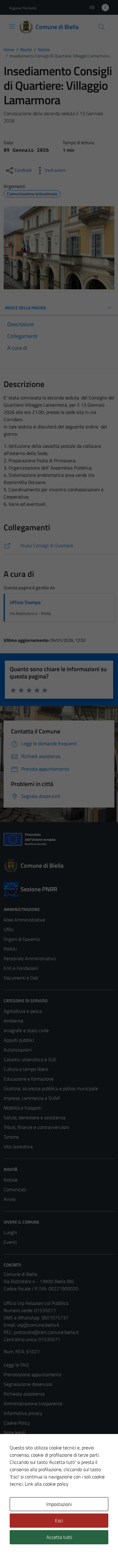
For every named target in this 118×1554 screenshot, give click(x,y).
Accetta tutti (59, 1537)
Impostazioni (59, 1504)
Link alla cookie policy (46, 1483)
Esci (59, 1520)
